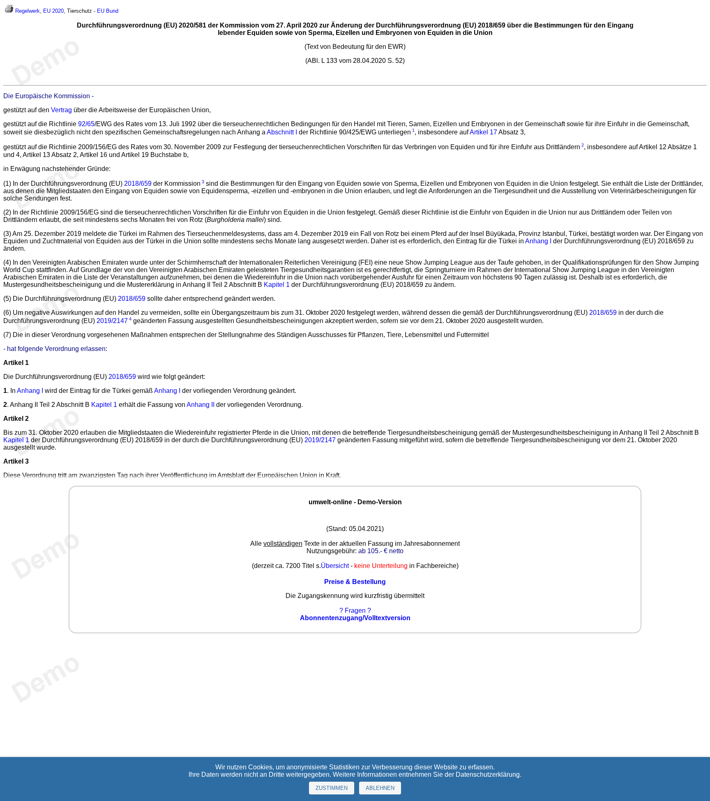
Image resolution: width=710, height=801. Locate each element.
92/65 (86, 123)
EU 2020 (53, 11)
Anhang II (200, 404)
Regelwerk (27, 11)
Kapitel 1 (277, 284)
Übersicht (335, 565)
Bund (112, 11)
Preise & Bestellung (355, 581)
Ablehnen (380, 788)
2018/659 (138, 183)
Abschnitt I (282, 132)
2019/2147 (112, 320)
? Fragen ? (355, 610)
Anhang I (538, 241)
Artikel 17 (483, 132)
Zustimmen (332, 788)
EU (100, 11)
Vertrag (61, 109)
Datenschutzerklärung (488, 774)
